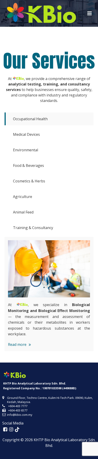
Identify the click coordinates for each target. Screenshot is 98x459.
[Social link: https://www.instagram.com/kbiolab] (11, 429)
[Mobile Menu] (89, 13)
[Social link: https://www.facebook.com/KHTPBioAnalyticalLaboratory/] (5, 429)
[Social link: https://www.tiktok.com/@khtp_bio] (17, 429)
